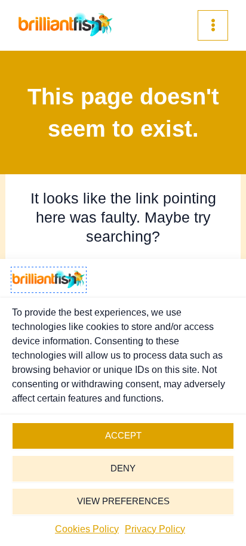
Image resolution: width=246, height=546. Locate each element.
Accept (123, 435)
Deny (123, 468)
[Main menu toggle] (213, 25)
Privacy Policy (155, 529)
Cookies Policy (87, 529)
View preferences (123, 501)
